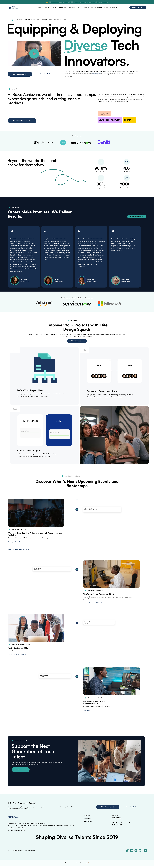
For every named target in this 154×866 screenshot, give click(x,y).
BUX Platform (88, 821)
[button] (57, 64)
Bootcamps (87, 818)
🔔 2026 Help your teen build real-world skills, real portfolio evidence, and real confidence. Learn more (77, 2)
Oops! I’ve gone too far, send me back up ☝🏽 (77, 862)
